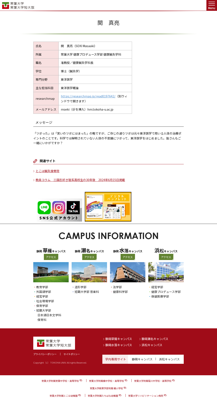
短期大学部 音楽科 (87, 292)
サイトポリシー (72, 354)
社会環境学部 (45, 301)
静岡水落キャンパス (118, 344)
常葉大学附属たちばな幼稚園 (103, 395)
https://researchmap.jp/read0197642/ (88, 96)
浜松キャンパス (152, 344)
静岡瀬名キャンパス (155, 338)
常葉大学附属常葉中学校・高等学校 (60, 380)
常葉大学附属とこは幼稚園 (64, 395)
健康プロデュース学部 (166, 292)
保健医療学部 (160, 296)
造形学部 (80, 287)
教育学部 (42, 287)
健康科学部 (120, 292)
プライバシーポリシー (45, 354)
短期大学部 (43, 310)
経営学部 (42, 296)
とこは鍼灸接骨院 (47, 171)
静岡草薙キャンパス (118, 338)
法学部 (117, 287)
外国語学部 (43, 292)
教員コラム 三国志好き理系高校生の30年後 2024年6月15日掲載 (80, 180)
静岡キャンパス (142, 359)
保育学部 (42, 306)
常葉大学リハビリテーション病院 (145, 395)
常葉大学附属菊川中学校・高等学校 (152, 380)
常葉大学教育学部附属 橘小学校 (106, 388)
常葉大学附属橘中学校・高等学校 (106, 380)
